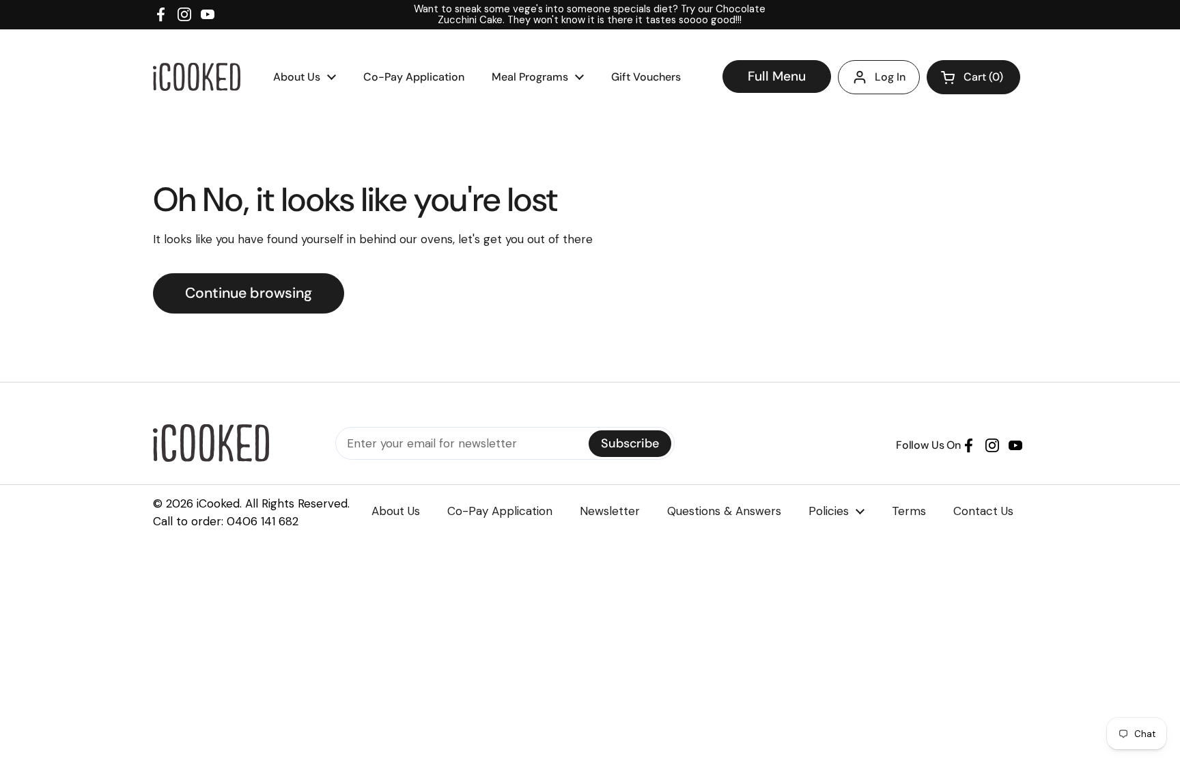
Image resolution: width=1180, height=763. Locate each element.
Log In (890, 77)
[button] (973, 77)
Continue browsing (248, 293)
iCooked (218, 503)
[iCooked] (196, 77)
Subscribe (630, 443)
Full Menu (777, 76)
